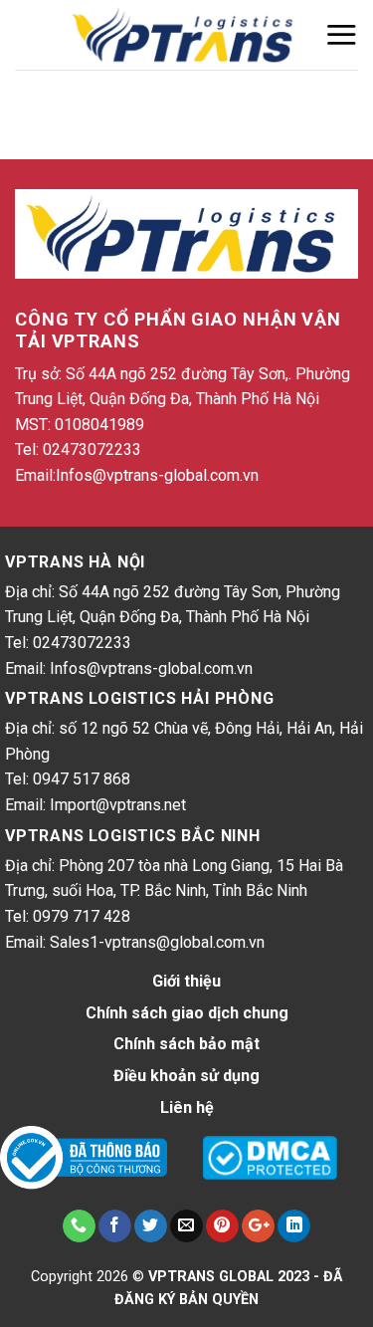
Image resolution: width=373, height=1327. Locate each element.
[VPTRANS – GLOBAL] (186, 35)
